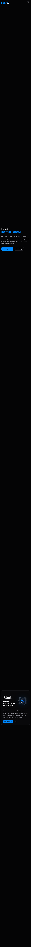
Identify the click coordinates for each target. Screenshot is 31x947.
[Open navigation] (28, 2)
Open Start (7, 721)
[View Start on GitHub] (15, 721)
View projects (6, 249)
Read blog (19, 249)
